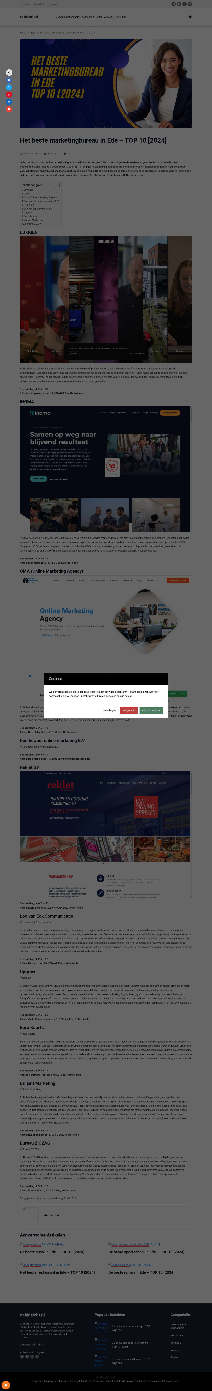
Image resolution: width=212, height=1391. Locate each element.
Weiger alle (129, 710)
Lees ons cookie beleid (119, 696)
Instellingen (109, 710)
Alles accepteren (151, 710)
